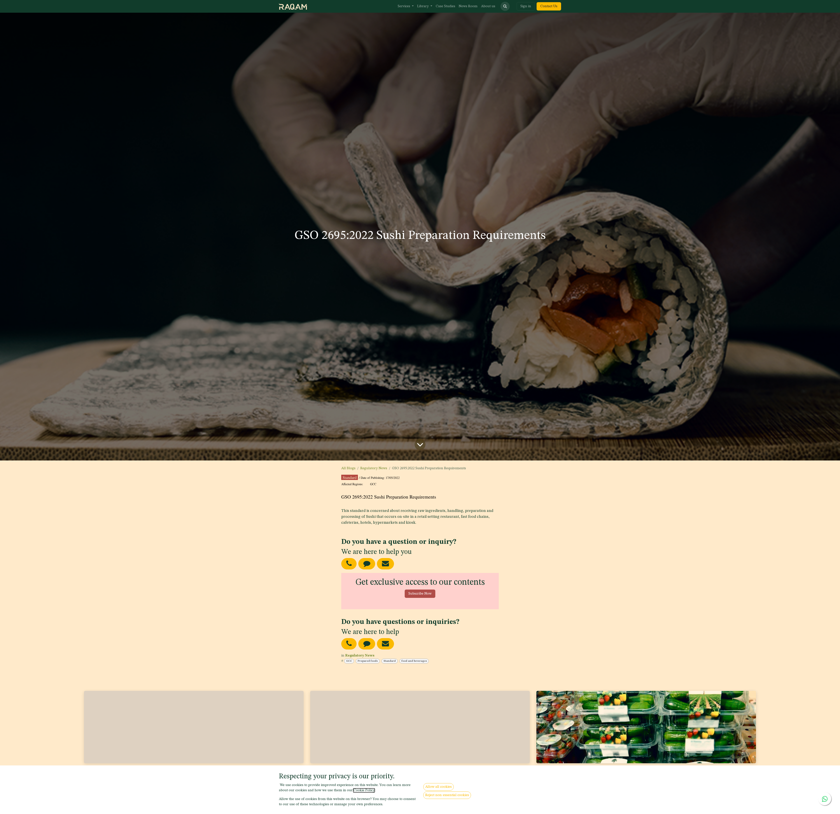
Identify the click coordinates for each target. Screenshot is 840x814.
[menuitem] (405, 6)
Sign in (525, 6)
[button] (505, 6)
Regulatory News (373, 468)
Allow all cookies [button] (438, 787)
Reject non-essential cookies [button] (447, 795)
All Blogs (348, 468)
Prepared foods (367, 661)
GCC (349, 661)
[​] (349, 643)
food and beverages (414, 661)
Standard (389, 661)
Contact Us (548, 6)
